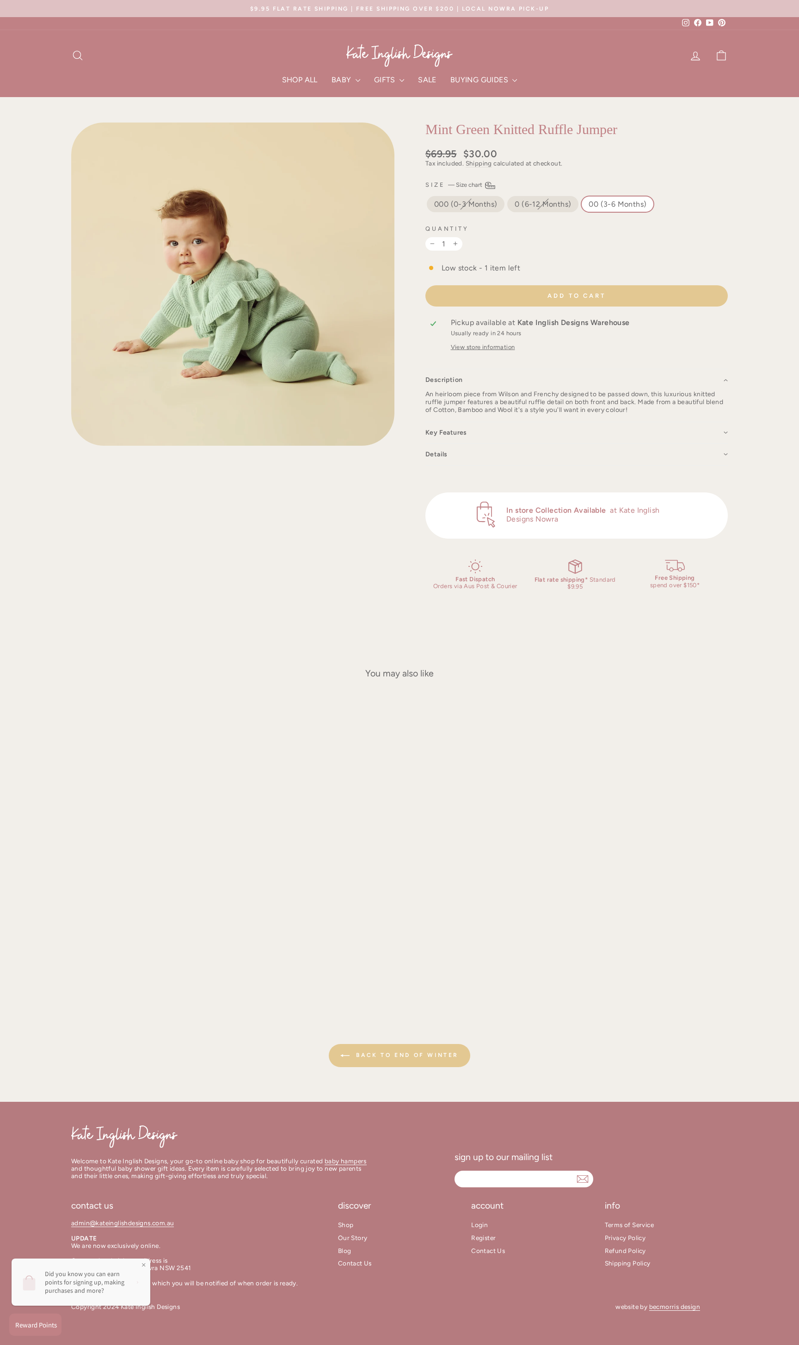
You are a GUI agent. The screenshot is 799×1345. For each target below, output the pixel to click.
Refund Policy (625, 1250)
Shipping (479, 163)
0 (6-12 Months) (543, 204)
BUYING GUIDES (480, 79)
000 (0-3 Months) (465, 204)
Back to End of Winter (406, 1055)
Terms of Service (629, 1224)
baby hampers (346, 1161)
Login (479, 1224)
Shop (346, 1224)
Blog (344, 1250)
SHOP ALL (300, 79)
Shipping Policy (628, 1263)
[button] (576, 380)
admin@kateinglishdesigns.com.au (122, 1223)
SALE (427, 79)
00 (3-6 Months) (617, 204)
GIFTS (385, 79)
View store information (483, 347)
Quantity (447, 228)
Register (483, 1237)
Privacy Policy (625, 1237)
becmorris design (674, 1306)
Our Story (353, 1237)
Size (454, 184)
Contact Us (355, 1263)
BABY (342, 79)
